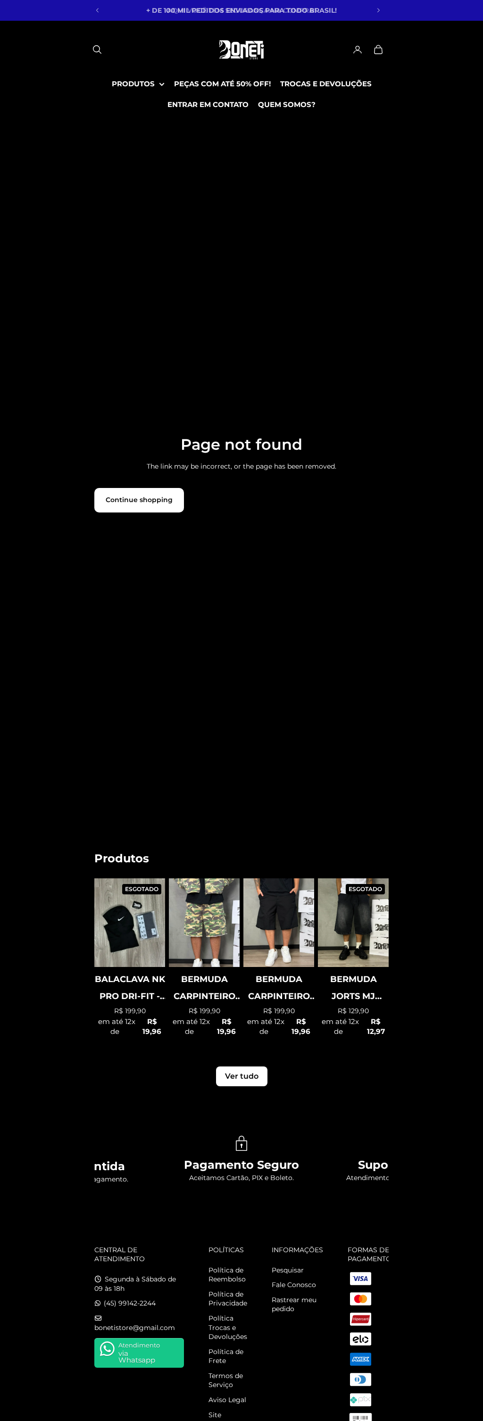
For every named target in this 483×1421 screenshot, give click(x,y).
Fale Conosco (294, 1285)
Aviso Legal (227, 1400)
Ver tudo (241, 1076)
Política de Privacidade (227, 1299)
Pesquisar (288, 1270)
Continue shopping (139, 500)
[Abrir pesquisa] (97, 49)
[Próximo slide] (378, 10)
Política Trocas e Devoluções (227, 1327)
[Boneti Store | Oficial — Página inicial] (241, 49)
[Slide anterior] (97, 10)
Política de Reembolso (227, 1275)
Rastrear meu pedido (294, 1305)
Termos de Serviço (225, 1380)
